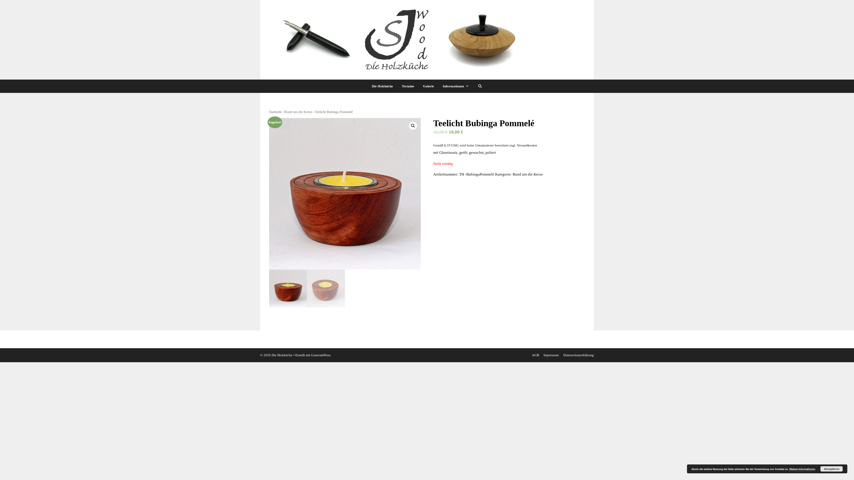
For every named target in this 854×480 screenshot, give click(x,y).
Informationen (453, 86)
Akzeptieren (831, 469)
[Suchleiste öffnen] (479, 86)
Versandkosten (527, 145)
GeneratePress (321, 355)
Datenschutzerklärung (578, 355)
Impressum (551, 355)
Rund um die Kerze (298, 112)
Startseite (275, 112)
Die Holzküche (382, 86)
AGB (535, 355)
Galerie (428, 86)
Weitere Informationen (802, 469)
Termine (408, 86)
